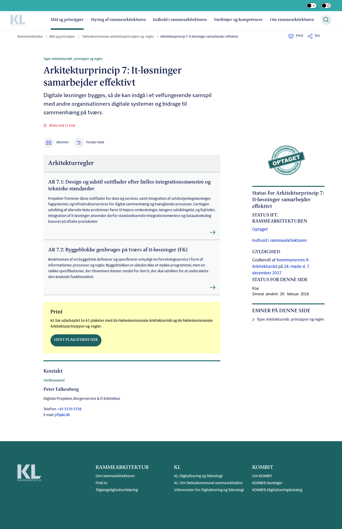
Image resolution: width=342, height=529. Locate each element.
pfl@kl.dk (62, 415)
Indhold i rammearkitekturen (180, 20)
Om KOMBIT (262, 476)
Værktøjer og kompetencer (238, 20)
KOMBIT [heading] (262, 467)
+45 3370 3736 (69, 409)
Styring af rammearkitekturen (118, 20)
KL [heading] (177, 467)
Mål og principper (67, 20)
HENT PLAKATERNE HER (76, 340)
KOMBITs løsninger (267, 483)
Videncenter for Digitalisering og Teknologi (209, 490)
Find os (101, 483)
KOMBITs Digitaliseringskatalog (277, 490)
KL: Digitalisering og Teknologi (198, 476)
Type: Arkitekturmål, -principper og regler (290, 320)
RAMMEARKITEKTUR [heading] (122, 467)
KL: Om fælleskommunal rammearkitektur (208, 483)
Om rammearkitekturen (292, 20)
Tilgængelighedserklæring (117, 490)
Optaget (260, 230)
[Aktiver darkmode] (311, 5)
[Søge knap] (326, 20)
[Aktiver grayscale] (326, 5)
